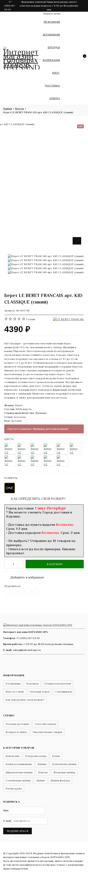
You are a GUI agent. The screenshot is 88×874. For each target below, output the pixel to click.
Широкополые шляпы (19, 772)
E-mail (7, 820)
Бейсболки (12, 756)
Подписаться (17, 831)
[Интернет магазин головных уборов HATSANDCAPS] (21, 57)
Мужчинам (52, 21)
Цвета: (9, 439)
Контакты (32, 683)
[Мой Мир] (35, 591)
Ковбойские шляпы (64, 764)
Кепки (56, 756)
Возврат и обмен (16, 732)
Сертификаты (63, 691)
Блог (56, 72)
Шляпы (42, 764)
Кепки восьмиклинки (19, 764)
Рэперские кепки (35, 756)
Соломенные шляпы (18, 780)
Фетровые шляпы (64, 772)
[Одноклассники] (21, 591)
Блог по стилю (15, 691)
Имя (5, 810)
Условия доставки (17, 724)
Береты (43, 772)
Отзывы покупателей (57, 683)
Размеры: (11, 477)
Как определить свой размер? (38, 499)
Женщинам (51, 34)
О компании (13, 683)
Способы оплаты (45, 724)
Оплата (54, 98)
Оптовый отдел (40, 691)
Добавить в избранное (25, 576)
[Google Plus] (28, 591)
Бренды (54, 47)
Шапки (40, 780)
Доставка (52, 85)
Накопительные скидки (47, 732)
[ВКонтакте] (7, 591)
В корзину (55, 564)
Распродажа (14, 788)
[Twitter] (14, 591)
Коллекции (51, 60)
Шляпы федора (60, 780)
